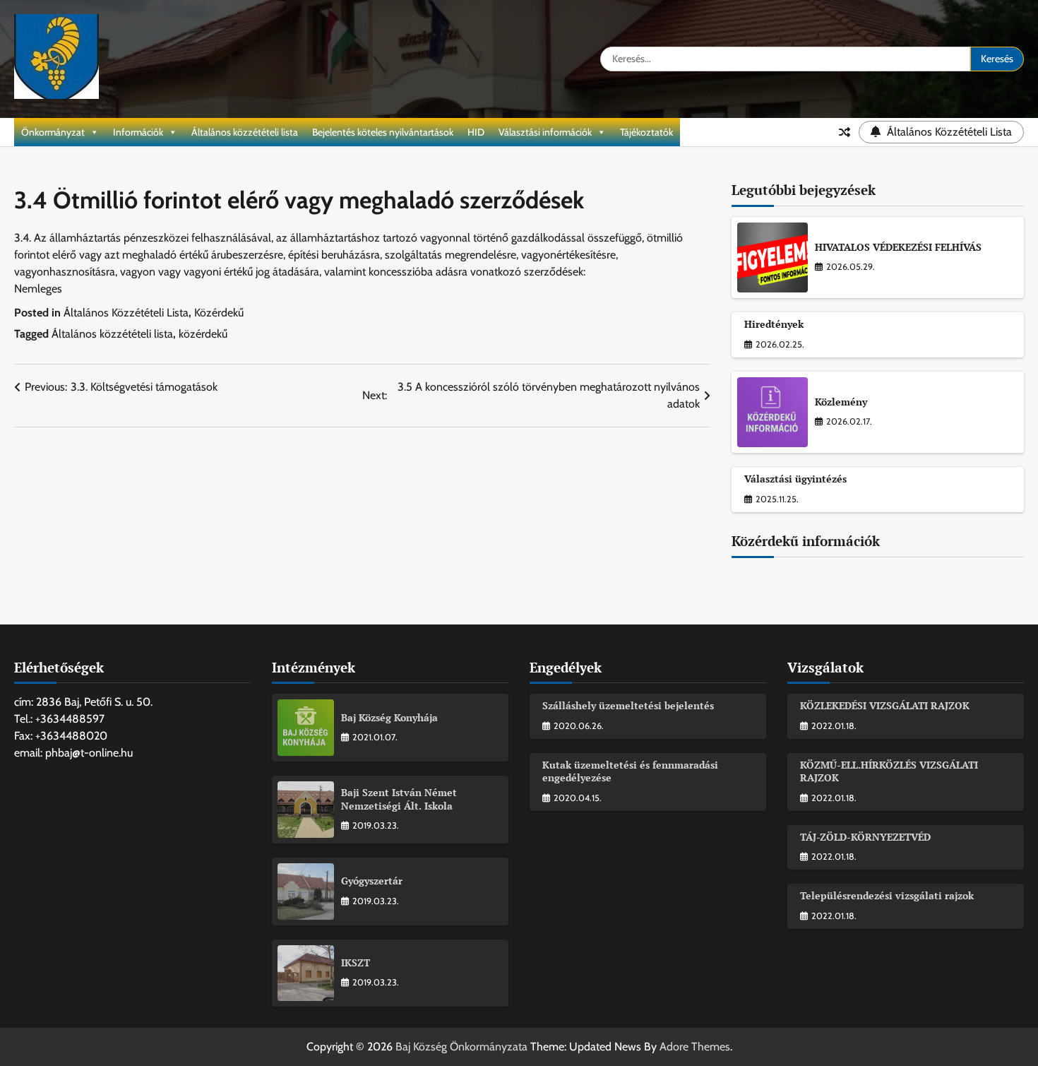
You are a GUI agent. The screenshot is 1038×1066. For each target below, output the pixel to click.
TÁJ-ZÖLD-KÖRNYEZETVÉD (865, 836)
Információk (138, 132)
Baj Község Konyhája (389, 717)
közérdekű (203, 333)
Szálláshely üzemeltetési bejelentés (628, 705)
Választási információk (545, 132)
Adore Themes (695, 1046)
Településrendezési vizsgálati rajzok (887, 895)
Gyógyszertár (371, 880)
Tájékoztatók (646, 132)
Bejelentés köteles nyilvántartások (382, 132)
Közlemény (841, 401)
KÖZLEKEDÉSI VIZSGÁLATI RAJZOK (885, 705)
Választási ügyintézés (795, 478)
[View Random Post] (844, 132)
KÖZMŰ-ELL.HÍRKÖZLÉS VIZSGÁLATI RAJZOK (889, 771)
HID (475, 132)
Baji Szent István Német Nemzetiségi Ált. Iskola (399, 799)
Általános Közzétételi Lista (126, 312)
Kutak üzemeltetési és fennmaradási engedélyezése (630, 771)
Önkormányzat (53, 132)
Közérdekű (219, 312)
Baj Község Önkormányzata (461, 1046)
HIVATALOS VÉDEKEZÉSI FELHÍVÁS (898, 247)
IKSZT (355, 962)
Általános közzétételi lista (244, 132)
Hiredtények (774, 324)
